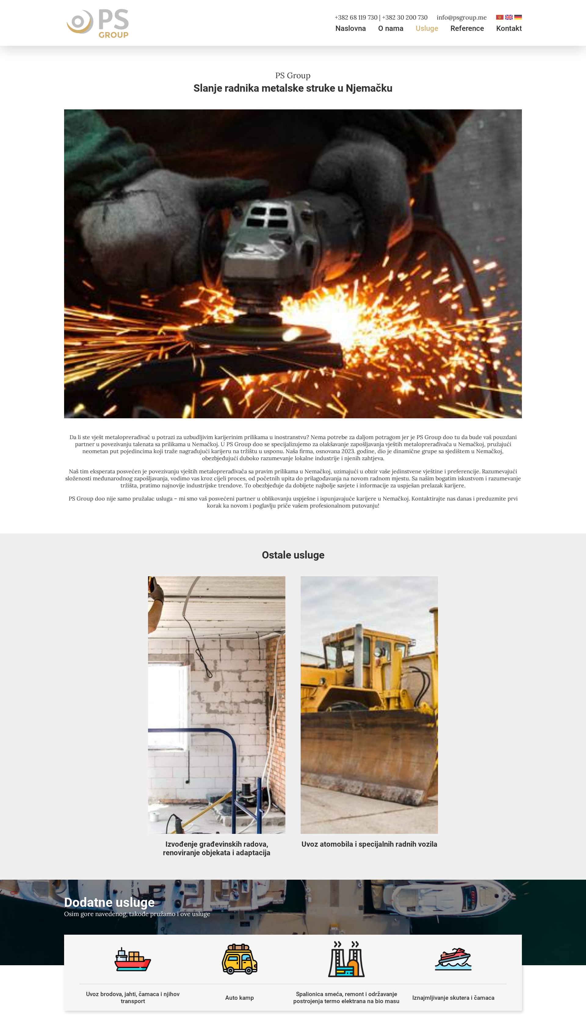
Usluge (427, 28)
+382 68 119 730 (356, 17)
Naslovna (350, 28)
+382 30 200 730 (405, 17)
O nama (390, 28)
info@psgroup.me (462, 17)
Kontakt (509, 28)
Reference (467, 28)
